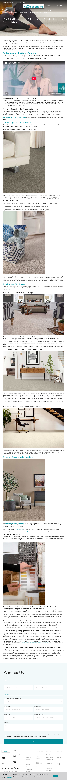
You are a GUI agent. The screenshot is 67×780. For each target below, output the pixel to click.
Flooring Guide (13, 12)
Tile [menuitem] (26, 766)
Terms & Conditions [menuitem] (59, 764)
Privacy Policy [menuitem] (60, 767)
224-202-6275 (22, 2)
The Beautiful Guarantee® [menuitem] (49, 762)
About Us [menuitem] (59, 754)
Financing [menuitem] (28, 771)
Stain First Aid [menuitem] (49, 757)
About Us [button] (4, 9)
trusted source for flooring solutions (14, 523)
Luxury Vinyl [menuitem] (28, 757)
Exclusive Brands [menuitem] (48, 771)
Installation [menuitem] (49, 768)
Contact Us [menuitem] (59, 761)
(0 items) (50, 10)
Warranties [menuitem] (48, 765)
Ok (55, 776)
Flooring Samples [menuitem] (38, 759)
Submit (33, 741)
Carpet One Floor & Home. (11, 771)
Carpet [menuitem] (27, 762)
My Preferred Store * (39, 714)
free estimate (24, 642)
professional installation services (39, 642)
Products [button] (5, 6)
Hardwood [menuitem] (28, 759)
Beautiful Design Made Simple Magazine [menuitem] (39, 764)
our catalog (19, 529)
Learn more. (9, 777)
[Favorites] (48, 10)
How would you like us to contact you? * (13, 698)
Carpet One (5, 12)
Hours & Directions (49, 6)
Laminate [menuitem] (28, 764)
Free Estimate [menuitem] (29, 769)
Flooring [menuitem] (27, 754)
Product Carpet (23, 12)
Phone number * (8, 706)
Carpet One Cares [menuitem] (59, 758)
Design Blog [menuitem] (39, 768)
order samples (26, 531)
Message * (6, 722)
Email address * (37, 706)
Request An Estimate (59, 6)
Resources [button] (13, 6)
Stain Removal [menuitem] (49, 754)
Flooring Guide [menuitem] (49, 759)
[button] (46, 10)
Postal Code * (7, 714)
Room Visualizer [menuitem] (38, 755)
